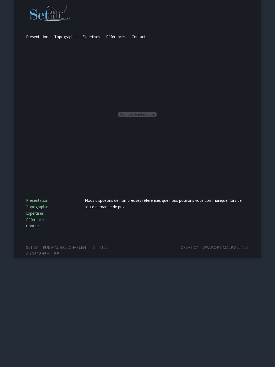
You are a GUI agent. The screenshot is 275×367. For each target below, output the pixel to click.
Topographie (65, 37)
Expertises (91, 37)
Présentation (37, 37)
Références (116, 37)
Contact (138, 37)
